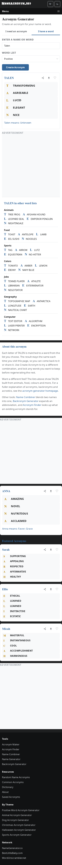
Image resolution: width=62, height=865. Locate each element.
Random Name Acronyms (16, 777)
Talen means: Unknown (17, 122)
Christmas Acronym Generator (18, 825)
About (5, 792)
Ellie (5, 589)
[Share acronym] (43, 78)
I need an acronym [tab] (16, 31)
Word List (9, 52)
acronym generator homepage (40, 390)
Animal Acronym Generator (17, 815)
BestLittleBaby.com (12, 853)
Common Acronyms (13, 782)
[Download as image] (49, 78)
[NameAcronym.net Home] (16, 4)
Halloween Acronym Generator (19, 829)
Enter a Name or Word (18, 39)
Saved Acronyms (11, 797)
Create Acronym (15, 67)
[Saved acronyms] (50, 4)
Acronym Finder (32, 405)
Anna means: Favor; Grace (17, 528)
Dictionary (7, 787)
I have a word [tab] (46, 31)
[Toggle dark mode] (57, 4)
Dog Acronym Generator (15, 820)
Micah (6, 629)
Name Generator (11, 759)
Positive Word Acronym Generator (21, 810)
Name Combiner (25, 397)
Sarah (6, 549)
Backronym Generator (25, 401)
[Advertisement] (31, 166)
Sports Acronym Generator (17, 834)
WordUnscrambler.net (14, 858)
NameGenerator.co (12, 848)
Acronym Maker (10, 744)
